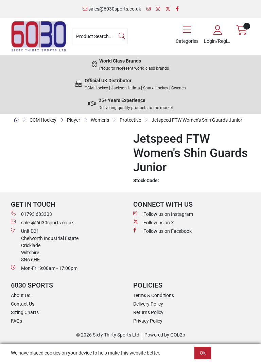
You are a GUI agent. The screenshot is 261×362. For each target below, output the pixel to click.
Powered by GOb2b (164, 335)
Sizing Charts (25, 312)
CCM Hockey (43, 120)
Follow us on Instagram (168, 214)
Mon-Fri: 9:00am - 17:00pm (49, 268)
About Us (20, 295)
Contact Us (22, 304)
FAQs (16, 321)
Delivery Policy (148, 304)
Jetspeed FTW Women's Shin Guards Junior (197, 120)
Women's (100, 120)
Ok (203, 353)
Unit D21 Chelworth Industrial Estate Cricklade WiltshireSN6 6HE (50, 245)
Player (73, 120)
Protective (130, 120)
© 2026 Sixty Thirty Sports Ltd (107, 335)
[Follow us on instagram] (158, 9)
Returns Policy (148, 312)
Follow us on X (158, 222)
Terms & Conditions (153, 295)
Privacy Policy (147, 321)
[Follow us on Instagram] (148, 9)
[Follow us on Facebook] (177, 9)
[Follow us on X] (168, 9)
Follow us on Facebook (167, 231)
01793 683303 (36, 214)
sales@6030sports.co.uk (114, 9)
